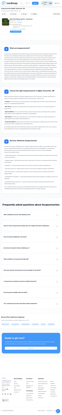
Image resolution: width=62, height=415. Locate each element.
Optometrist (40, 397)
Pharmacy (40, 385)
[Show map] (58, 411)
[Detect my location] (29, 3)
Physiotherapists (25, 324)
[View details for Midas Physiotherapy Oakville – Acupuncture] (31, 26)
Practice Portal (29, 397)
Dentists (43, 324)
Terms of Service (41, 410)
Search (35, 3)
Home (15, 381)
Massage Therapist (42, 391)
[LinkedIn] (10, 394)
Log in (27, 383)
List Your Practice (29, 393)
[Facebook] (2, 394)
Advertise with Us (17, 390)
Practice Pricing (29, 400)
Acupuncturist (53, 387)
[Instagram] (5, 394)
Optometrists (51, 324)
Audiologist (52, 392)
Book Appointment (17, 31)
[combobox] (14, 14)
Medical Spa (53, 394)
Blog (15, 387)
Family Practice (15, 324)
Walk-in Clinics (5, 324)
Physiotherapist (41, 393)
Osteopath (52, 383)
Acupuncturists (19, 20)
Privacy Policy (49, 410)
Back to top (31, 348)
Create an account (30, 381)
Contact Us (16, 392)
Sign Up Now (28, 395)
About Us (16, 383)
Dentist (51, 381)
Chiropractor (53, 385)
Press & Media (17, 385)
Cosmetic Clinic (53, 396)
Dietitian (40, 395)
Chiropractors (35, 324)
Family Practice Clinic (42, 381)
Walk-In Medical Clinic (43, 383)
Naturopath (52, 389)
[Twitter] (8, 394)
